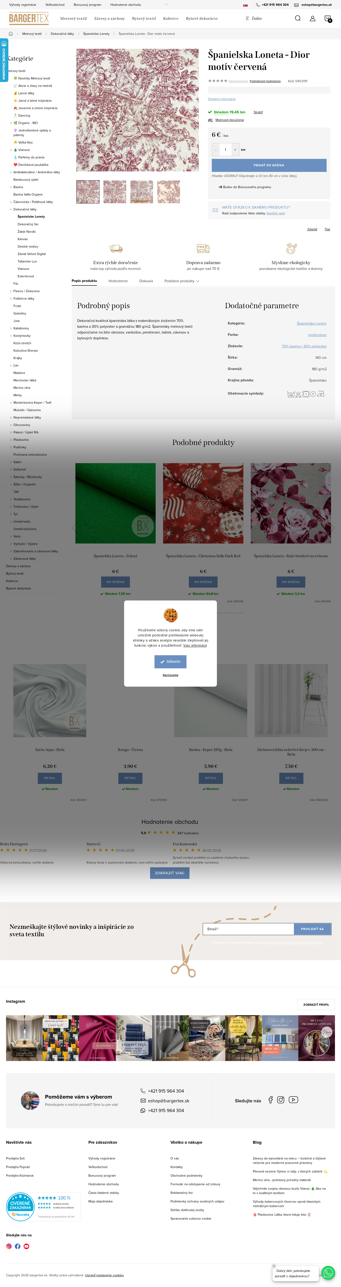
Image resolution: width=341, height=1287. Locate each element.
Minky (17, 395)
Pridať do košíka (269, 165)
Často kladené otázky (103, 1192)
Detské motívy (28, 246)
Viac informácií (195, 645)
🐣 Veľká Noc (23, 142)
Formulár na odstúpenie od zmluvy (195, 1184)
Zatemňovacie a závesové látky (35, 551)
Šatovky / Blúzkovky (27, 477)
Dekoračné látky (25, 209)
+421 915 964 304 (166, 1090)
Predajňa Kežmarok (20, 1175)
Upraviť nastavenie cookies (104, 1275)
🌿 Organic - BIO (25, 123)
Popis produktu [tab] (84, 280)
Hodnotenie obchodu (125, 4)
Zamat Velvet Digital (32, 254)
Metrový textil (15, 71)
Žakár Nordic (27, 231)
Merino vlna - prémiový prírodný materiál (282, 1180)
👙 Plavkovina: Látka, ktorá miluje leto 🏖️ (282, 1214)
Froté (17, 306)
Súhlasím (173, 661)
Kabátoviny (21, 328)
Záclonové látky (24, 558)
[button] (328, 1273)
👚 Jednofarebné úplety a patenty (32, 132)
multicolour (317, 334)
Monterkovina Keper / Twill (32, 402)
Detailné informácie (222, 99)
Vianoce (23, 268)
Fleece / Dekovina (26, 291)
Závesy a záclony (18, 566)
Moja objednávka (100, 1201)
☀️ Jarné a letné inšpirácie (32, 100)
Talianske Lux (27, 261)
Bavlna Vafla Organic (28, 194)
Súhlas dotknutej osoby (187, 1210)
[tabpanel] (115, 533)
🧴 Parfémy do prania (28, 157)
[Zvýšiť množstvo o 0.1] (235, 149)
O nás (174, 1158)
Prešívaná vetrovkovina (30, 454)
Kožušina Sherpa (25, 350)
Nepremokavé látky (27, 417)
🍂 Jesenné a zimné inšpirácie (35, 108)
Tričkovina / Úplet (25, 506)
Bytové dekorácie (18, 588)
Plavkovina (21, 439)
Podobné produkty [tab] (179, 280)
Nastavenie (170, 675)
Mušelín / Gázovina (27, 410)
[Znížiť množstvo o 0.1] (216, 149)
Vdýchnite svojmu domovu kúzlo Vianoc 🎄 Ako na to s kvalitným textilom (289, 1190)
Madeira (19, 372)
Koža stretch (22, 343)
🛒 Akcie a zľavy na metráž (32, 85)
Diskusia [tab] (146, 280)
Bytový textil (14, 573)
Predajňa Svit (15, 1158)
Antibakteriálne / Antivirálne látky (36, 172)
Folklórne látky (23, 298)
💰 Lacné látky (23, 93)
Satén (17, 462)
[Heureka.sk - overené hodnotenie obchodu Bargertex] (43, 1206)
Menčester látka (24, 380)
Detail (50, 778)
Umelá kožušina (24, 529)
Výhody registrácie (22, 4)
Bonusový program (87, 4)
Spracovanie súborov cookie (190, 1218)
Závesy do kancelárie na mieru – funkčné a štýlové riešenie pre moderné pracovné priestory (289, 1160)
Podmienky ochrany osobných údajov (197, 1201)
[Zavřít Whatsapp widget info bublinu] (274, 1266)
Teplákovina (21, 499)
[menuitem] (73, 18)
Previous (76, 528)
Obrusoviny (21, 424)
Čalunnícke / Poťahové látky (33, 202)
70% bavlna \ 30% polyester (304, 346)
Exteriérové (26, 276)
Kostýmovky (22, 335)
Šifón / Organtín (24, 484)
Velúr (17, 536)
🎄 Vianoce (21, 149)
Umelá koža (21, 521)
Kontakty (176, 1167)
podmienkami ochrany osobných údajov (290, 942)
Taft (16, 491)
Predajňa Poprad (18, 1167)
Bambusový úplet (25, 179)
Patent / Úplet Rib (26, 432)
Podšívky (19, 447)
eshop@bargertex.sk (168, 1100)
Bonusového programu (254, 187)
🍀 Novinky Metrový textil (31, 78)
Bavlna (18, 187)
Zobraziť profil (316, 1004)
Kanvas (23, 239)
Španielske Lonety (31, 216)
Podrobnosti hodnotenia (265, 81)
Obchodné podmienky (186, 1175)
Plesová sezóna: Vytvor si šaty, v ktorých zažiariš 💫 (290, 1171)
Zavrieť (240, 228)
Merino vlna (21, 387)
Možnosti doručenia (230, 120)
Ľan (16, 365)
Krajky (17, 358)
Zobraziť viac (170, 873)
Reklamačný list (181, 1193)
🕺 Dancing (21, 115)
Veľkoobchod (54, 4)
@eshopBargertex (294, 1100)
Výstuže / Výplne (25, 543)
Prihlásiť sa (312, 929)
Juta (16, 320)
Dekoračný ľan (28, 224)
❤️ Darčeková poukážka (30, 164)
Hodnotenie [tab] (118, 280)
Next (330, 528)
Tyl (15, 514)
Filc (15, 283)
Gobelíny (19, 313)
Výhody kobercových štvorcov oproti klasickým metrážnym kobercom (286, 1203)
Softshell (19, 469)
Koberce (12, 581)
